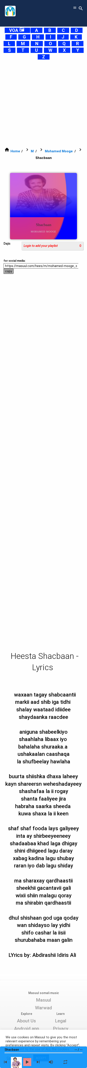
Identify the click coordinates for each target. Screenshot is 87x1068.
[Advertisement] (43, 103)
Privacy (60, 1028)
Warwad (43, 1007)
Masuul (43, 1000)
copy (8, 271)
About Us (26, 1021)
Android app (26, 1028)
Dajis (7, 243)
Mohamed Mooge (59, 151)
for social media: (14, 260)
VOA (17, 30)
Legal (60, 1021)
